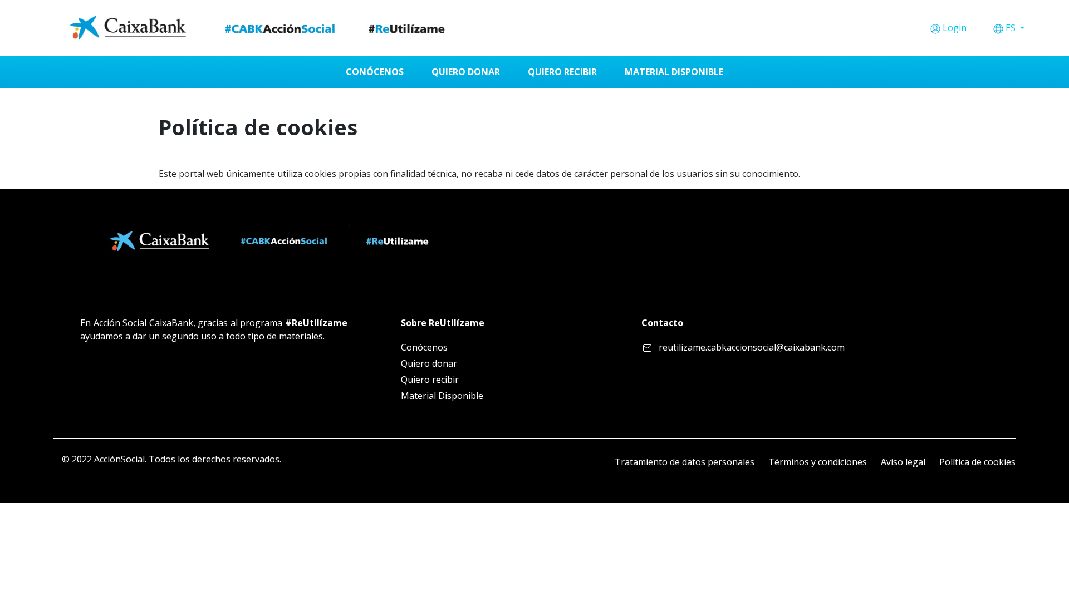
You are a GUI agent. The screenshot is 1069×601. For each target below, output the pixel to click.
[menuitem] (375, 71)
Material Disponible (442, 396)
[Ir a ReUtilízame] (261, 27)
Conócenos (424, 347)
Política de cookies (977, 462)
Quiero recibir (430, 379)
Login (955, 28)
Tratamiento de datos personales (684, 462)
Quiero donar (429, 363)
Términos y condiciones (817, 462)
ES (1012, 28)
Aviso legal (903, 462)
